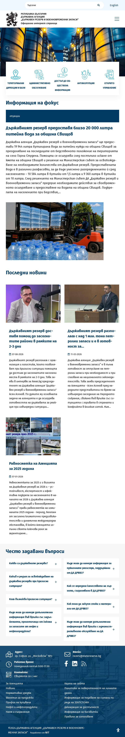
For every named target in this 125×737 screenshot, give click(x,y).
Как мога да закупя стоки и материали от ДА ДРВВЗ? (89, 606)
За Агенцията (14, 683)
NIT (47, 732)
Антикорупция (86, 83)
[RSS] (83, 664)
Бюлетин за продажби (20, 697)
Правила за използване (78, 716)
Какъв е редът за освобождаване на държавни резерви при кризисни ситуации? (31, 581)
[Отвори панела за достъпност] (118, 730)
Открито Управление (109, 85)
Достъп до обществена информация (62, 86)
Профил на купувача (18, 702)
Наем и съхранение (18, 711)
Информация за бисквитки (81, 711)
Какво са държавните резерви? (28, 563)
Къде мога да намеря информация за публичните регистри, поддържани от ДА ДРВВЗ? (89, 568)
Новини (10, 688)
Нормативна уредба (18, 692)
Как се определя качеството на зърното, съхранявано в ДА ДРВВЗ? (89, 588)
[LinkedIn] (74, 664)
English (114, 5)
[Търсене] (98, 5)
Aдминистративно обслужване (39, 85)
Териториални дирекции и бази (15, 85)
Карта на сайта (74, 683)
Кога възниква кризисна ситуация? (30, 599)
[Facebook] (66, 664)
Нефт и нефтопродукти (21, 707)
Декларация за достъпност (81, 707)
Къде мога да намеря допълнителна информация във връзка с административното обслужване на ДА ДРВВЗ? (89, 628)
